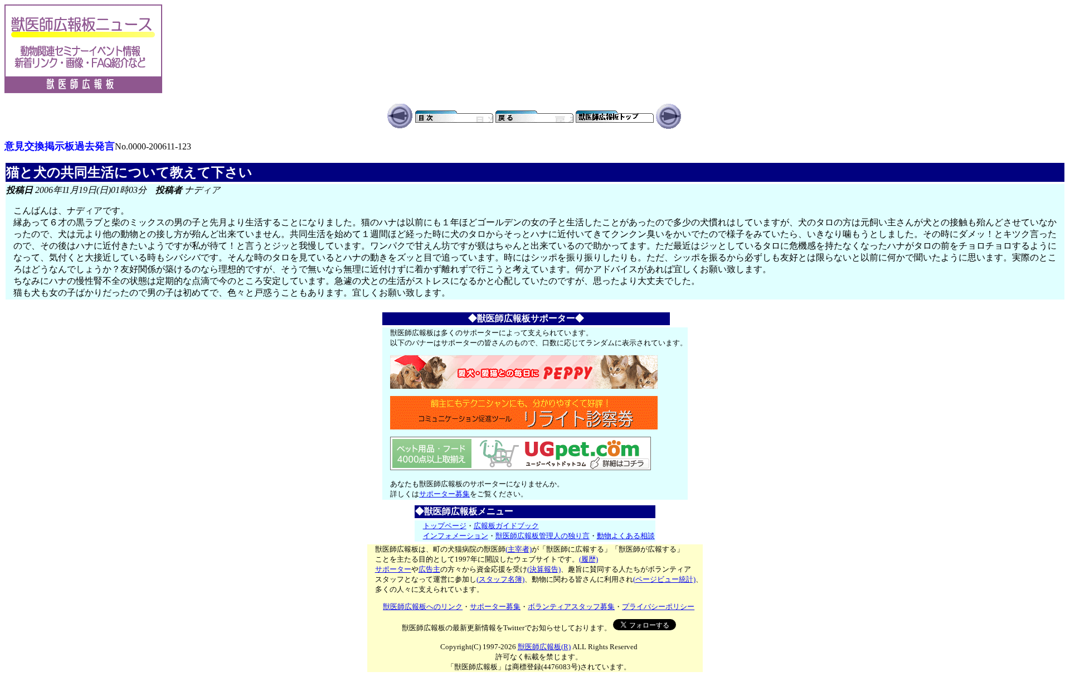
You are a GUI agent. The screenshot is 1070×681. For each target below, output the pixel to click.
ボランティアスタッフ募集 (571, 606)
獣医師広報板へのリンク (423, 606)
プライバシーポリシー (658, 606)
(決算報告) (544, 569)
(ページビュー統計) (664, 579)
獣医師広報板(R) (544, 647)
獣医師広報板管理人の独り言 (542, 536)
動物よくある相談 (626, 536)
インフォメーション (455, 536)
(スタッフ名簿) (500, 579)
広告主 (429, 569)
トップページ (444, 525)
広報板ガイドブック (506, 525)
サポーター (393, 569)
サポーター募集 (444, 494)
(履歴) (588, 559)
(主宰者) (518, 549)
